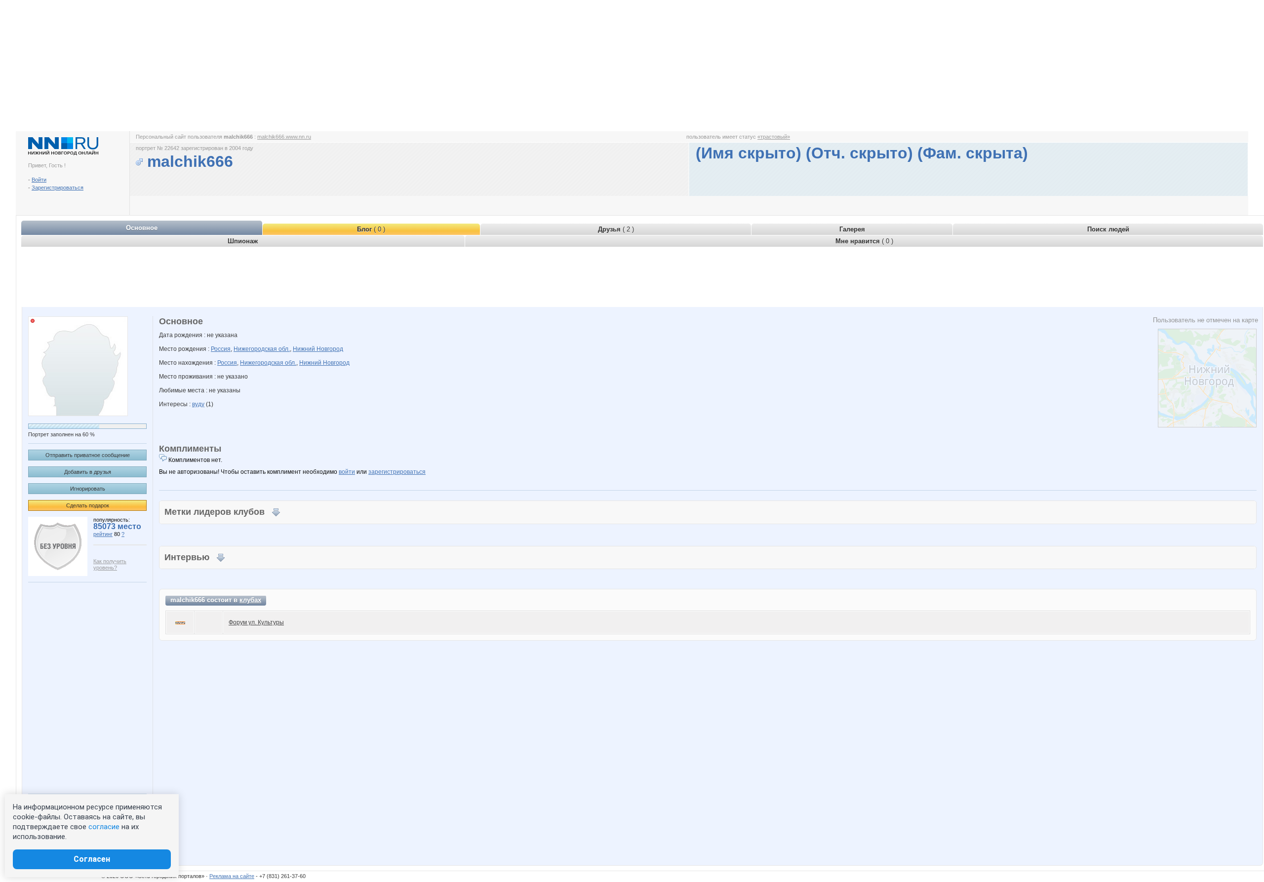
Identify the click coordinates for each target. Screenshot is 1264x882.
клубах (250, 600)
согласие (103, 826)
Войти (39, 180)
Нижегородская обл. (262, 348)
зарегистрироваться (397, 471)
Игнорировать (87, 489)
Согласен (92, 859)
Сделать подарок (87, 505)
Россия (221, 348)
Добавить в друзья (87, 472)
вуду (198, 404)
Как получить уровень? (109, 564)
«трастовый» (773, 137)
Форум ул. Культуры (256, 622)
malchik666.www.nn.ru (284, 137)
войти (347, 471)
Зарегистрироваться (57, 188)
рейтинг (103, 534)
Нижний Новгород (318, 348)
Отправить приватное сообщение (87, 455)
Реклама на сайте (231, 876)
